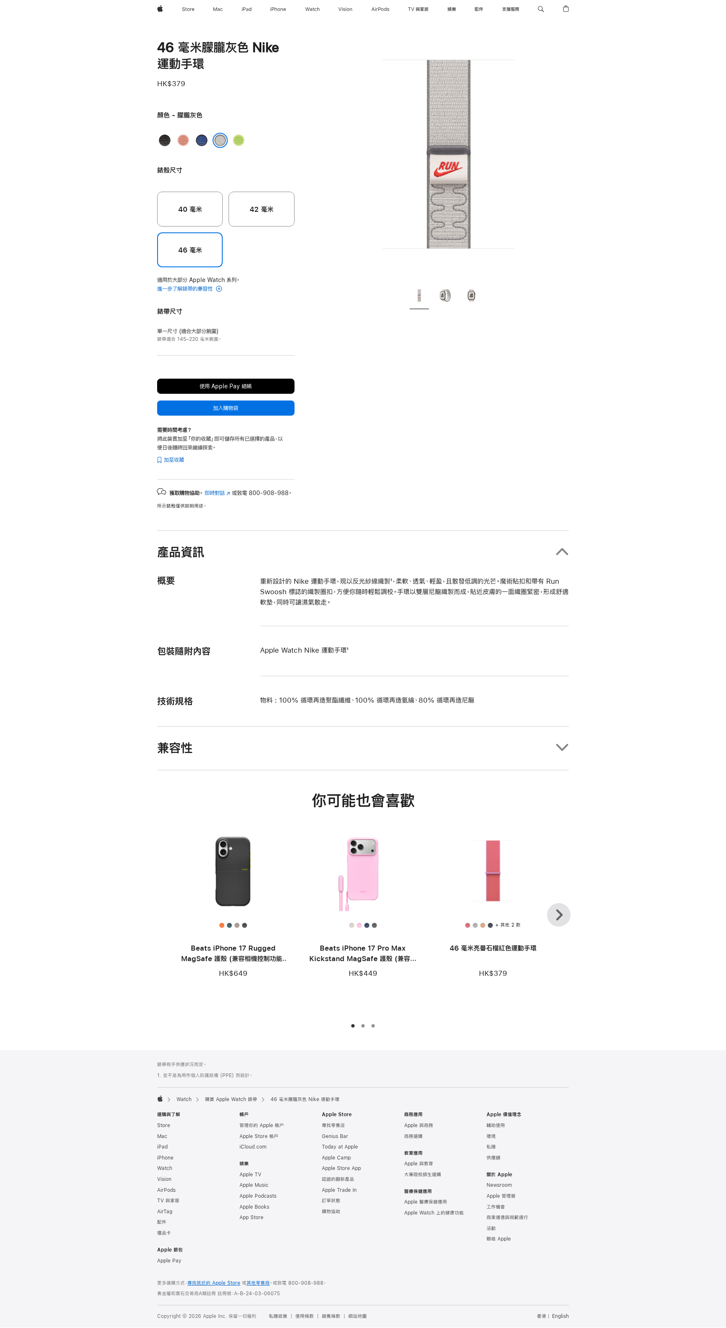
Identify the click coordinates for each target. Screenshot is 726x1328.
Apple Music (253, 1185)
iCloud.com (252, 1146)
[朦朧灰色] (220, 140)
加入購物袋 (225, 408)
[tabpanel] (449, 160)
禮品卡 (164, 1233)
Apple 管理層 (501, 1196)
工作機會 (496, 1206)
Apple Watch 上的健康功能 (434, 1212)
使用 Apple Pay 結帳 (226, 386)
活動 (491, 1228)
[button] (540, 9)
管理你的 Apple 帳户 (261, 1125)
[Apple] (160, 1098)
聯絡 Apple (499, 1238)
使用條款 (304, 1316)
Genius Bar (335, 1136)
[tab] (419, 297)
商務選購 (413, 1136)
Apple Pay (169, 1260)
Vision (164, 1179)
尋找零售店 (333, 1125)
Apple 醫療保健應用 (425, 1201)
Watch (184, 1099)
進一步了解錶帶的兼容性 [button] (185, 289)
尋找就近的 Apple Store (213, 1283)
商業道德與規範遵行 (507, 1217)
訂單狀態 (331, 1200)
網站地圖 (357, 1316)
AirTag (164, 1211)
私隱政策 (278, 1316)
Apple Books (254, 1206)
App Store (251, 1217)
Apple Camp (336, 1157)
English (560, 1316)
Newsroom (499, 1185)
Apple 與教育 (418, 1163)
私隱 (491, 1146)
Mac (162, 1136)
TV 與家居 (168, 1200)
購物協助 (331, 1211)
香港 (541, 1316)
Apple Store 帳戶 (259, 1136)
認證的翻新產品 (338, 1179)
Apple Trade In (339, 1190)
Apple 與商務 (418, 1125)
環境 (491, 1136)
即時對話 (217, 493)
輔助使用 (496, 1125)
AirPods (166, 1190)
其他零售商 (258, 1283)
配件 (161, 1222)
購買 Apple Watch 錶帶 (231, 1099)
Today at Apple (340, 1146)
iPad (162, 1146)
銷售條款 (331, 1316)
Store (163, 1125)
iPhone (165, 1157)
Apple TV (250, 1174)
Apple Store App (341, 1168)
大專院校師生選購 (422, 1174)
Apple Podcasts (257, 1196)
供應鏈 (493, 1157)
